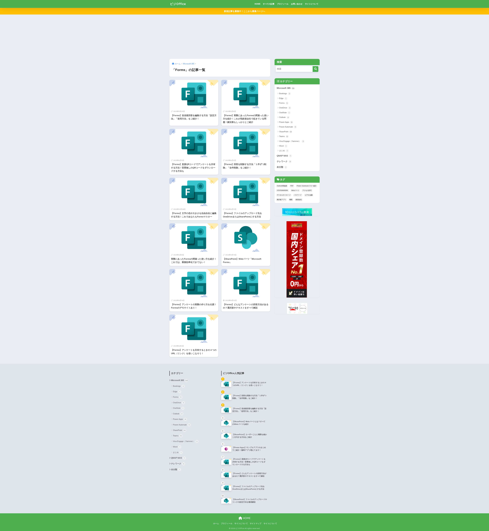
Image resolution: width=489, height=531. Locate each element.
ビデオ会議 (309, 195)
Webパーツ (295, 190)
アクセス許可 (307, 190)
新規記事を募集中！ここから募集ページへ (244, 11)
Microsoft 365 (285, 88)
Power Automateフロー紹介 (306, 186)
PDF (291, 186)
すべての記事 (268, 4)
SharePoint (285, 132)
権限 (290, 199)
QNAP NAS (284, 156)
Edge (282, 98)
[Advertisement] (244, 37)
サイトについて (311, 4)
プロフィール (282, 4)
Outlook (284, 117)
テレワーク (284, 161)
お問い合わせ (296, 4)
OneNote (284, 112)
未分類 (281, 167)
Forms (283, 103)
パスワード (298, 195)
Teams (283, 136)
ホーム (216, 523)
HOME (257, 4)
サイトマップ (255, 523)
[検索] (315, 69)
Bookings (284, 93)
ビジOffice (178, 4)
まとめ (283, 150)
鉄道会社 (299, 199)
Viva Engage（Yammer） (291, 141)
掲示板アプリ (281, 199)
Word (282, 146)
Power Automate (287, 127)
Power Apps (285, 122)
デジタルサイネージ (284, 195)
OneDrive (284, 108)
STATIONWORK (282, 190)
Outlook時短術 (282, 186)
